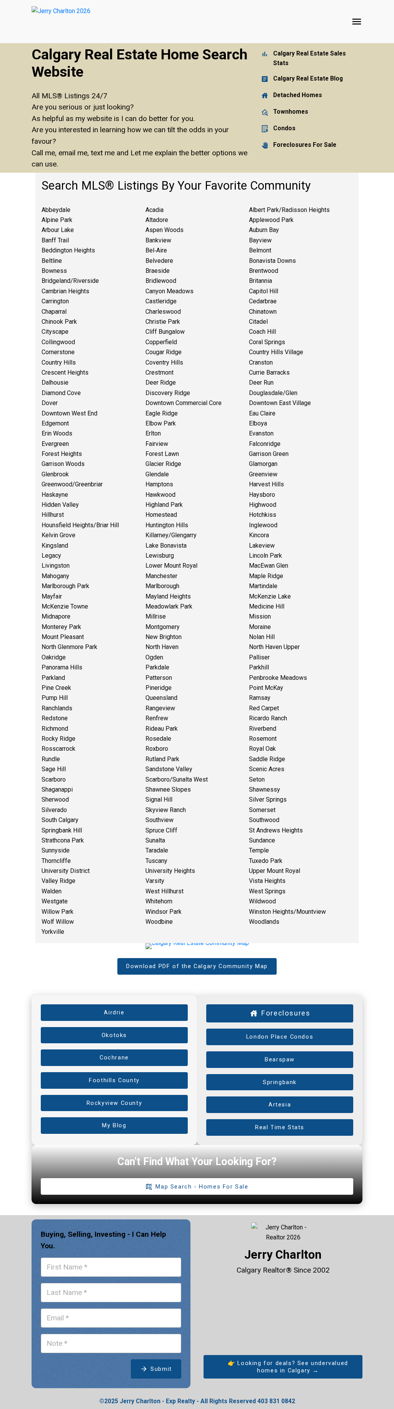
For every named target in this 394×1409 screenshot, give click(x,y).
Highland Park (164, 504)
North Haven (162, 647)
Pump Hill (55, 697)
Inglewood (263, 525)
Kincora (259, 535)
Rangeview (160, 708)
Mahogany (55, 576)
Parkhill (259, 667)
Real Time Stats (279, 1127)
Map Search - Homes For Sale (201, 1186)
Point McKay (266, 687)
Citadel (258, 321)
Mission (260, 616)
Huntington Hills (166, 525)
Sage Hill (54, 769)
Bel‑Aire (156, 250)
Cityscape (55, 331)
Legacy (51, 555)
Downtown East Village (280, 403)
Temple (259, 850)
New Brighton (163, 637)
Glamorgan (263, 463)
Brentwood (263, 270)
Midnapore (56, 616)
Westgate (55, 901)
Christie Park (162, 321)
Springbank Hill (62, 830)
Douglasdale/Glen (273, 393)
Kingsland (55, 545)
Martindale (263, 586)
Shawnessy (264, 789)
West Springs (267, 891)
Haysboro (262, 494)
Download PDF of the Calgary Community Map (197, 966)
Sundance (262, 840)
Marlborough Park (65, 586)
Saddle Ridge (267, 759)
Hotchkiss (262, 514)
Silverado (54, 810)
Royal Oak (262, 748)
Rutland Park (162, 759)
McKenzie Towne (65, 606)
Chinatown (263, 311)
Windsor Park (163, 911)
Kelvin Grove (58, 535)
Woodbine (159, 921)
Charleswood (163, 311)
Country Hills (59, 362)
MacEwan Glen (268, 565)
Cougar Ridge (163, 352)
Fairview (156, 443)
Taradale (156, 850)
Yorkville (53, 931)
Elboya (258, 423)
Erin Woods (57, 433)
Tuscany (156, 860)
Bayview (260, 240)
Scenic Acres (266, 769)
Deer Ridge (160, 382)
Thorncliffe (56, 860)
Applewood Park (271, 220)
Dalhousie (55, 382)
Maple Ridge (266, 576)
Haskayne (55, 494)
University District (66, 870)
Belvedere (159, 260)
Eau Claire (262, 413)
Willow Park (57, 911)
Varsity (154, 880)
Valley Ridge (58, 880)
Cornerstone (58, 352)
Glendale (157, 474)
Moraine (260, 627)
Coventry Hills (164, 362)
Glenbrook (55, 474)
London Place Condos (279, 1036)
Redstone (55, 718)
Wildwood (262, 901)
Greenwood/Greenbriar (72, 484)
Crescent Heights (65, 372)
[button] (197, 966)
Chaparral (54, 311)
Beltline (52, 260)
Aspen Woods (164, 230)
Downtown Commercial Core (183, 403)
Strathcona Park (63, 840)
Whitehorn (158, 901)
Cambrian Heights (65, 291)
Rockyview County (114, 1103)
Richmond (55, 728)
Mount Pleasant (63, 637)
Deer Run (261, 382)
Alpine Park (57, 220)
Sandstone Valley (168, 769)
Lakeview (262, 545)
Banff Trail (55, 240)
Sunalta (155, 840)
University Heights (170, 870)
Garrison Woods (63, 463)
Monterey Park (61, 627)
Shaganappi (57, 789)
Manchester (161, 576)
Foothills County (114, 1080)
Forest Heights (62, 453)
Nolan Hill (262, 637)
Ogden (154, 657)
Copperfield (161, 342)
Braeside (157, 270)
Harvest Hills (266, 484)
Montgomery (162, 627)
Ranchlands (57, 708)
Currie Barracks (269, 372)
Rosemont (263, 738)
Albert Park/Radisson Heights (289, 210)
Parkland (53, 677)
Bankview (158, 240)
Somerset (262, 810)
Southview (159, 820)
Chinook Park (59, 321)
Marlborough (162, 586)
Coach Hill (262, 331)
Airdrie (114, 1012)
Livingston (56, 565)
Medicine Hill (266, 606)
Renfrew (156, 718)
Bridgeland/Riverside (70, 280)
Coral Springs (267, 342)
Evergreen (55, 443)
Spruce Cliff (161, 830)
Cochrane (114, 1057)
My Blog (114, 1125)
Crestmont (159, 372)
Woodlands (264, 921)
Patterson (158, 677)
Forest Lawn (162, 453)
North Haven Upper (274, 647)
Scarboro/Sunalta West (176, 779)
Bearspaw (280, 1059)
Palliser (259, 657)
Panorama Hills (62, 667)
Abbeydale (56, 210)
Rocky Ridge (58, 738)
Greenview (263, 474)
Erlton (153, 433)
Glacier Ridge (163, 463)
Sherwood (55, 799)
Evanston (261, 433)
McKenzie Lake (270, 596)
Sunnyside (56, 850)
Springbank (280, 1082)
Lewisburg (159, 555)
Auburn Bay (264, 230)
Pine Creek (56, 687)
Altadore (156, 220)
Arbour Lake (58, 230)
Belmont (260, 250)
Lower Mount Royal (171, 565)
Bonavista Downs (272, 260)
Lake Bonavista (166, 545)
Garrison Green (269, 453)
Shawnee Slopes (168, 789)
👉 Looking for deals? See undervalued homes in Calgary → (288, 1367)
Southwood (264, 820)
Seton (257, 779)
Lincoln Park (265, 555)
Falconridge (264, 443)
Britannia (260, 280)
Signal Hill (158, 799)
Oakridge (54, 657)
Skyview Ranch (165, 810)
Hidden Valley (60, 504)
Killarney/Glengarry (171, 535)
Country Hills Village (276, 352)
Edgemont (55, 423)
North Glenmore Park (69, 647)
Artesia (280, 1104)
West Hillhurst (164, 891)
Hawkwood (160, 494)
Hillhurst (53, 514)
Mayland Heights (168, 596)
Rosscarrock (58, 748)
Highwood (262, 504)
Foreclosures (285, 1013)
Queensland (161, 697)
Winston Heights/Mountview (287, 911)
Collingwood (58, 342)
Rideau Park (161, 728)
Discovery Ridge (167, 393)
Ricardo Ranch (268, 718)
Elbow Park (160, 423)
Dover (50, 403)
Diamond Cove (61, 393)
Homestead (161, 514)
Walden (52, 891)
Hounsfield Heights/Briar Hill (80, 525)
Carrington (55, 301)
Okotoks (114, 1035)
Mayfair (52, 596)
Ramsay (259, 697)
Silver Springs (268, 799)
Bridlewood (160, 280)
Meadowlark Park (168, 606)
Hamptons (159, 484)
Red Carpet (264, 708)
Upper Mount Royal (274, 870)
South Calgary (60, 820)
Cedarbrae (263, 301)
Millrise (155, 616)
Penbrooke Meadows (278, 677)
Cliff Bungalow (165, 331)
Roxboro (156, 748)
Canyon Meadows (169, 291)
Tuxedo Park (265, 860)
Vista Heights (267, 880)
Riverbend (262, 728)
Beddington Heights (68, 250)
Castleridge (161, 301)
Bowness (54, 270)
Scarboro (54, 779)
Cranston (261, 362)
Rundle (51, 759)
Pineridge (158, 687)
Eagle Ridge (161, 413)
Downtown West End (69, 413)
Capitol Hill (263, 291)
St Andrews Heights (276, 830)
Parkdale (157, 667)
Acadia (154, 210)
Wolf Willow (58, 921)
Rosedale (158, 738)
